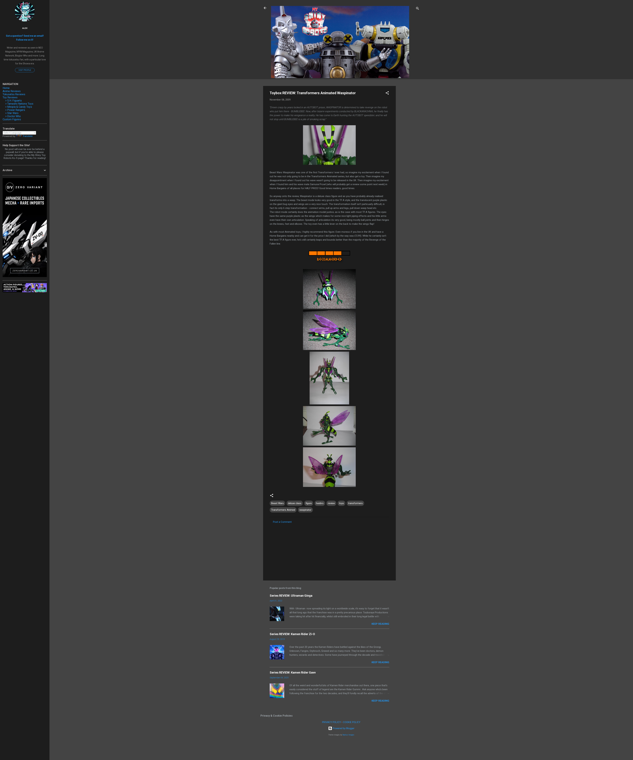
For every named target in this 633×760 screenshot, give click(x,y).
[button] (387, 93)
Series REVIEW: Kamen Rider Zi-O (292, 634)
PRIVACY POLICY (331, 722)
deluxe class (294, 503)
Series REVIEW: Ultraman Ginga (291, 595)
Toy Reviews (10, 97)
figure (309, 503)
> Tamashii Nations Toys (19, 103)
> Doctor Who (13, 116)
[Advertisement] (409, 135)
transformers (355, 503)
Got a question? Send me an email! (25, 35)
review (331, 503)
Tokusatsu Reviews (14, 94)
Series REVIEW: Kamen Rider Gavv (293, 672)
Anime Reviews (12, 91)
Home (6, 88)
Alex (25, 28)
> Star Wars (11, 113)
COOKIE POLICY (351, 722)
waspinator (305, 509)
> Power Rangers (15, 110)
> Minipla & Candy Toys (18, 106)
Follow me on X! (24, 39)
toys (341, 503)
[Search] (418, 9)
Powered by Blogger (343, 728)
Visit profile (24, 70)
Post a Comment (282, 521)
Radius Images (348, 735)
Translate (28, 136)
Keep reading (380, 623)
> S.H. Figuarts (13, 100)
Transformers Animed (283, 509)
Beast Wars (277, 503)
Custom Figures (12, 119)
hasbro (320, 503)
